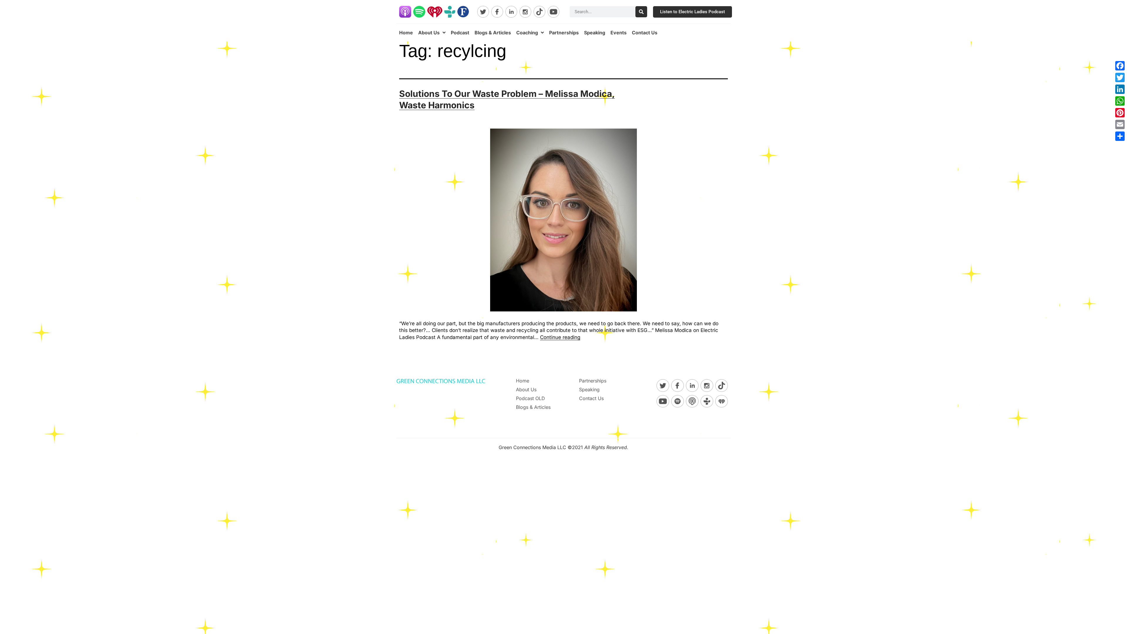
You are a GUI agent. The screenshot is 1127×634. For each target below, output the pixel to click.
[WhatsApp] (1120, 101)
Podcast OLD (530, 398)
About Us (429, 33)
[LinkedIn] (1120, 89)
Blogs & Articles (493, 33)
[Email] (1120, 124)
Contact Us (644, 33)
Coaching (527, 33)
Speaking (594, 33)
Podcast (460, 33)
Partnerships (564, 33)
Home (406, 33)
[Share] (1120, 136)
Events (618, 33)
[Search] (641, 11)
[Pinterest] (1120, 113)
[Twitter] (1120, 77)
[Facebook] (1120, 66)
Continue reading (560, 337)
